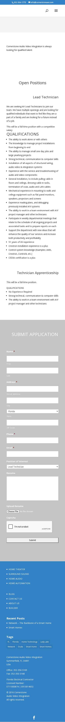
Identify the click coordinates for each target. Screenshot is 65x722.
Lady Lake (44, 642)
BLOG (12, 594)
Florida (16, 642)
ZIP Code (11, 428)
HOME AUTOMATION (19, 583)
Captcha (11, 517)
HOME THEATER (17, 569)
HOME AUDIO (15, 578)
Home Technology (29, 642)
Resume (10, 473)
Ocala (20, 646)
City (8, 405)
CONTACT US (15, 598)
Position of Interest (17, 461)
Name (10, 351)
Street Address (13, 394)
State (9, 416)
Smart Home (31, 646)
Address (11, 382)
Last (8, 376)
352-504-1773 (20, 2)
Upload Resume (14, 506)
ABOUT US (14, 603)
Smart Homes (15, 627)
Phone (10, 434)
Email (10, 447)
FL (9, 642)
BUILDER (13, 608)
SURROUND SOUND (19, 574)
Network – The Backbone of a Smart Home (30, 623)
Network (11, 646)
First (9, 364)
